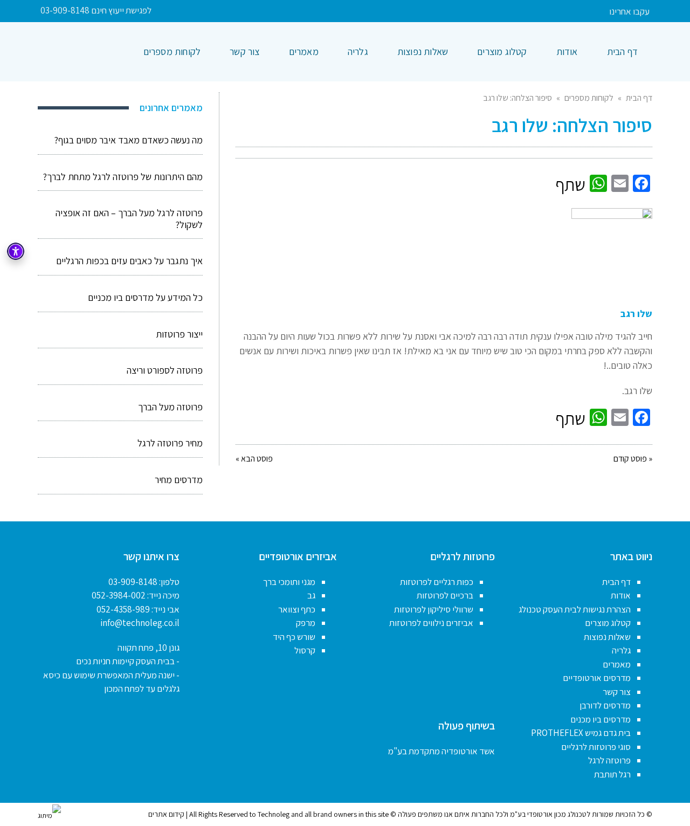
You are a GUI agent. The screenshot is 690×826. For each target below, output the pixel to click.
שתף (570, 184)
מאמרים (617, 664)
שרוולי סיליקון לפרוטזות (433, 609)
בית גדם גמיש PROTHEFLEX (581, 733)
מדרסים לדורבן (605, 705)
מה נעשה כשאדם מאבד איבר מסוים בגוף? (128, 140)
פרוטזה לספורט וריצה (165, 370)
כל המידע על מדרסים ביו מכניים (145, 297)
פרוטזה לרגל (609, 760)
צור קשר (617, 692)
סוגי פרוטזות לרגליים (596, 747)
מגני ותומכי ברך (289, 582)
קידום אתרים (166, 814)
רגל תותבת (612, 774)
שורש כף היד (294, 637)
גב (311, 595)
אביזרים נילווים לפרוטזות (431, 623)
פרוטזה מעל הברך (170, 407)
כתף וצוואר (296, 609)
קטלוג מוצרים (608, 623)
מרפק (305, 623)
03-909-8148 (132, 582)
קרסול (304, 650)
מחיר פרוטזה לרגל (170, 443)
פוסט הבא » (254, 458)
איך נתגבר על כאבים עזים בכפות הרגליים (129, 260)
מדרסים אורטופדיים (597, 678)
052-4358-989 (123, 609)
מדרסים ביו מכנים (600, 719)
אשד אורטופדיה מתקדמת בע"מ (441, 751)
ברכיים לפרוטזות (445, 595)
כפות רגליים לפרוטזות (436, 582)
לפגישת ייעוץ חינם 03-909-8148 (95, 10)
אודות (621, 595)
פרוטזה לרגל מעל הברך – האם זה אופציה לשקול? (129, 218)
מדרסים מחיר (179, 479)
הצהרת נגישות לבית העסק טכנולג (575, 609)
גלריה (621, 650)
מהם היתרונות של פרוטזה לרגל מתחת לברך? (123, 176)
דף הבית (639, 98)
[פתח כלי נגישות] (15, 251)
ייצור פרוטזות (179, 334)
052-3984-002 (119, 595)
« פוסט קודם (632, 458)
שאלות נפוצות (607, 637)
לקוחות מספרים (588, 98)
